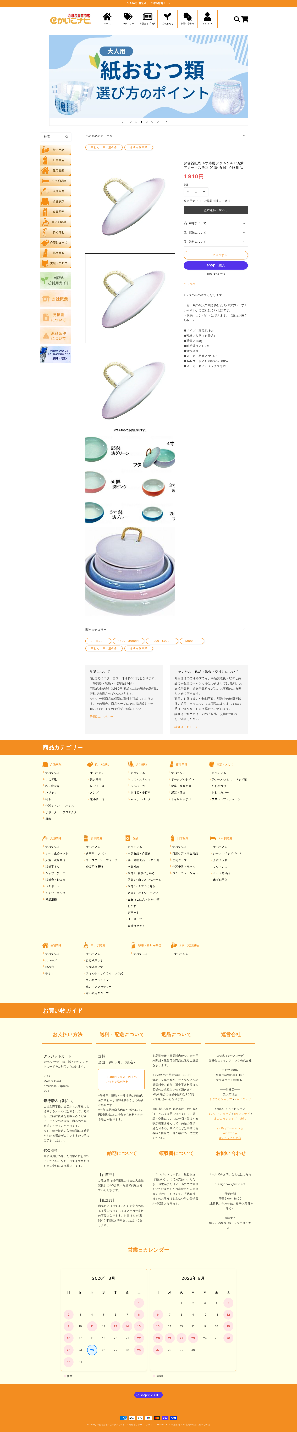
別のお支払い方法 (215, 273)
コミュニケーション (185, 873)
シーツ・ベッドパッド (227, 853)
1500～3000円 (128, 641)
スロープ (51, 960)
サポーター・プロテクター (62, 812)
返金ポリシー (135, 1424)
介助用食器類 (138, 147)
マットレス (219, 866)
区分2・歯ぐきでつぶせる (144, 880)
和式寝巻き (52, 786)
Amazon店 (230, 1133)
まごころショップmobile (230, 1118)
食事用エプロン (95, 853)
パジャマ (51, 792)
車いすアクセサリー (98, 986)
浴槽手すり (52, 866)
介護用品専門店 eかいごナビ (111, 1424)
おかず (131, 906)
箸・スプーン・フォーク (101, 860)
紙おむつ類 (218, 786)
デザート (133, 912)
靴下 (48, 799)
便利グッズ (179, 860)
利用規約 (175, 1424)
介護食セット (136, 925)
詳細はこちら (99, 716)
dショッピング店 (230, 1138)
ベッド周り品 (221, 873)
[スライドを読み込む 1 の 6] (130, 121)
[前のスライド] (122, 122)
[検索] (67, 137)
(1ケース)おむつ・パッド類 (229, 779)
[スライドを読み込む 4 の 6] (147, 121)
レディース (96, 786)
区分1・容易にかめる (141, 873)
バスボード (52, 886)
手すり (49, 973)
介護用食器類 (94, 866)
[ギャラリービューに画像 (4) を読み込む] (130, 571)
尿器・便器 (177, 792)
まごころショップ (220, 1099)
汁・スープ (134, 919)
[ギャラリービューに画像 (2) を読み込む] (130, 389)
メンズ (94, 792)
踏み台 (49, 967)
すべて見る (52, 773)
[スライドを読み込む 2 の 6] (136, 121)
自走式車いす (94, 960)
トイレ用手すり (180, 799)
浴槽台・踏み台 (55, 880)
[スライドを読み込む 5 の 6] (152, 121)
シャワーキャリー (56, 893)
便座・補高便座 (180, 786)
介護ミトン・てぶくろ (59, 805)
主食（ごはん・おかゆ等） (144, 899)
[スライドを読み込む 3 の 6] (141, 121)
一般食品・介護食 (139, 853)
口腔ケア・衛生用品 (185, 853)
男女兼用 (95, 779)
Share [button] (191, 283)
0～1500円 (98, 641)
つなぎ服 (51, 779)
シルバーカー (139, 786)
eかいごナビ (243, 1099)
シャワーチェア (55, 873)
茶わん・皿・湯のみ (104, 147)
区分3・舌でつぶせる (141, 886)
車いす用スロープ (97, 993)
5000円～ (192, 641)
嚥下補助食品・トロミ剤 (143, 860)
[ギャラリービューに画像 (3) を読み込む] (130, 480)
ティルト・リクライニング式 (104, 973)
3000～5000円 (162, 641)
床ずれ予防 (219, 880)
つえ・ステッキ (140, 779)
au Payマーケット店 (230, 1128)
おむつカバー (220, 792)
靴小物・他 (96, 799)
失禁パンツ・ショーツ (225, 799)
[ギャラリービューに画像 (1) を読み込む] (130, 298)
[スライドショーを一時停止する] (175, 122)
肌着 (48, 818)
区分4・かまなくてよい (142, 893)
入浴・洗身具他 (55, 860)
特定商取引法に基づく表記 (196, 1424)
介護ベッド (219, 860)
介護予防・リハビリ (185, 866)
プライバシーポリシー (157, 1424)
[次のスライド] (166, 122)
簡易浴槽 (51, 899)
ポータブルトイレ (182, 779)
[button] (127, 19)
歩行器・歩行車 (140, 792)
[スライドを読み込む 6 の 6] (158, 121)
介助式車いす (94, 967)
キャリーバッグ (140, 799)
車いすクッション (97, 980)
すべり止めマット (56, 853)
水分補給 (133, 866)
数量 (186, 184)
